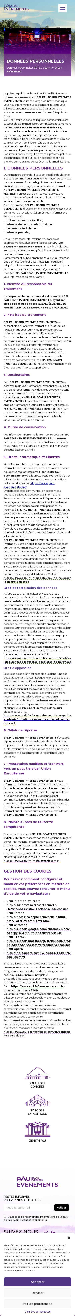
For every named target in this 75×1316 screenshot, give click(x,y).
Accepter (37, 1282)
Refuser (37, 1293)
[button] (69, 1238)
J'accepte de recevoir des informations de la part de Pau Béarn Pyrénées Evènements (36, 1218)
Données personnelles (37, 1311)
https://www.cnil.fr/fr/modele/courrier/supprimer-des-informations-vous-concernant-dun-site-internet (37, 719)
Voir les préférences (37, 1304)
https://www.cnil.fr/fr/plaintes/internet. (32, 860)
